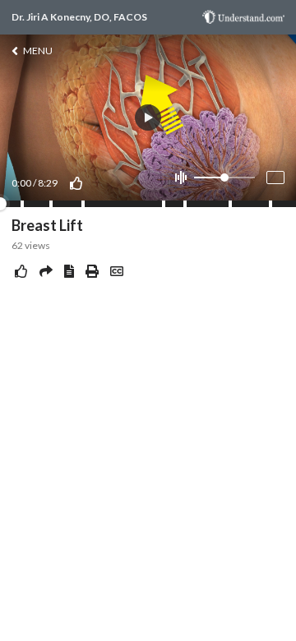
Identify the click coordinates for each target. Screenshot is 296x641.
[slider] (224, 177)
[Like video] (76, 183)
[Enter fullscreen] (275, 177)
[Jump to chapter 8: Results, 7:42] (270, 203)
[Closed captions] (117, 271)
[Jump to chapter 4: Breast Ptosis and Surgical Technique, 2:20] (83, 203)
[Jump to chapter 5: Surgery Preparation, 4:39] (163, 203)
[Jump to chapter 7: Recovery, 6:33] (230, 203)
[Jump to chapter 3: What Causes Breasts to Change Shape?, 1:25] (51, 203)
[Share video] (46, 271)
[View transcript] (69, 271)
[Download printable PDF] (92, 271)
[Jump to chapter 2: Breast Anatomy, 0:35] (22, 203)
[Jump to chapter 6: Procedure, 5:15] (185, 203)
